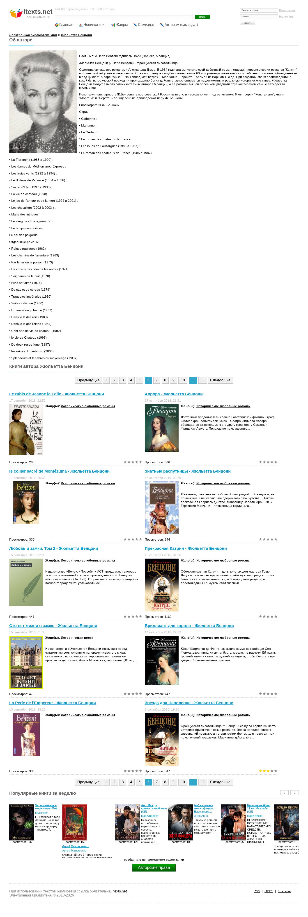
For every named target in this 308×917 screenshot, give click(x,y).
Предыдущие (88, 380)
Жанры (122, 25)
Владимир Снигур (258, 812)
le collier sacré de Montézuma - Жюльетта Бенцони (59, 471)
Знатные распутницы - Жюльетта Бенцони (188, 471)
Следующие (220, 380)
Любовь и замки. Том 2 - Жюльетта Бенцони (53, 548)
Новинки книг (94, 25)
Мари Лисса (201, 815)
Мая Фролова (97, 815)
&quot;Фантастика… (22, 846)
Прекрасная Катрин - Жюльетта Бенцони (186, 548)
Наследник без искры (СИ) (257, 807)
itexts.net (120, 891)
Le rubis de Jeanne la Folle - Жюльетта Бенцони (56, 394)
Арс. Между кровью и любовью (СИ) (101, 808)
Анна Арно (148, 815)
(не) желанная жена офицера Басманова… (151, 808)
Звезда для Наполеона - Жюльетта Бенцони (189, 703)
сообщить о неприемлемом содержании (154, 859)
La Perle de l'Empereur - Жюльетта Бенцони (52, 703)
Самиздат (146, 25)
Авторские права (154, 867)
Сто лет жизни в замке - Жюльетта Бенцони (53, 625)
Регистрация (287, 10)
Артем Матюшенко (21, 850)
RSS (257, 891)
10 (183, 380)
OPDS (268, 891)
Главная (66, 25)
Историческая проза (77, 637)
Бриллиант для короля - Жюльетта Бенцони (189, 625)
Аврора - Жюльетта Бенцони (174, 394)
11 (203, 380)
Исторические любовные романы (88, 406)
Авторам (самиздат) (181, 25)
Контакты (284, 891)
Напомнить (286, 16)
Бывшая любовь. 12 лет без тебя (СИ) (205, 808)
